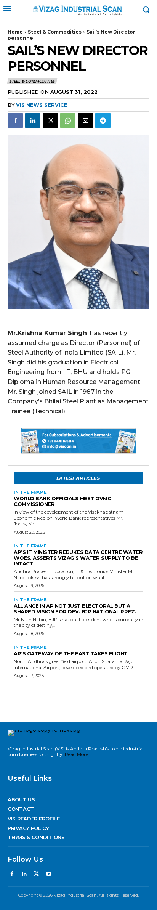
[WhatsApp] (67, 120)
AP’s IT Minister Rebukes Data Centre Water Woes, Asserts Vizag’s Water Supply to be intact (78, 558)
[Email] (85, 120)
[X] (50, 120)
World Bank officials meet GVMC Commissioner (62, 501)
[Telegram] (103, 120)
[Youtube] (49, 874)
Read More (76, 754)
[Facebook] (15, 120)
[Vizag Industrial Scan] (78, 9)
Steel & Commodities (55, 32)
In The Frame (30, 492)
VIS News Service (41, 105)
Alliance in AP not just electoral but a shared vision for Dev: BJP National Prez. (75, 609)
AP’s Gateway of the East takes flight (71, 653)
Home (15, 32)
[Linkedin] (32, 120)
